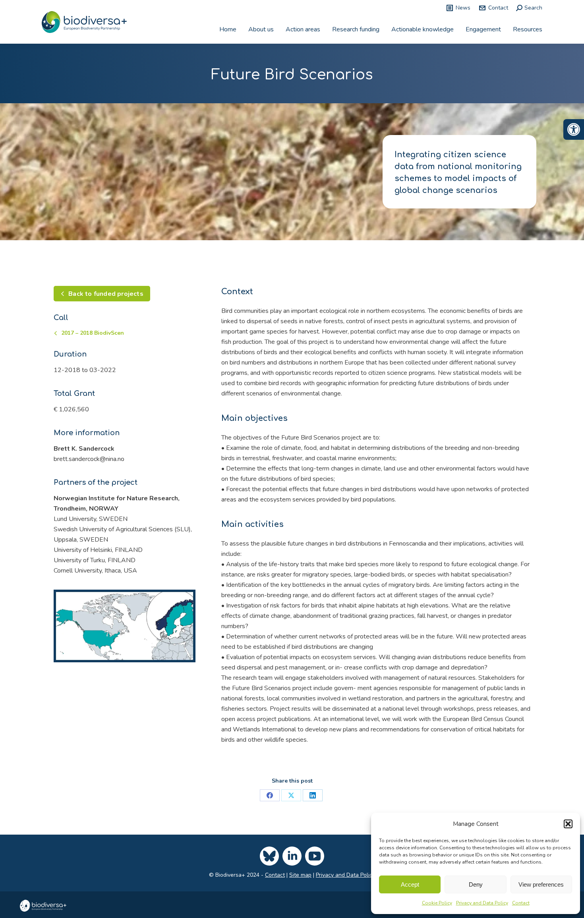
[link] (573, 129)
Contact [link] (521, 903)
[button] (568, 824)
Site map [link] (300, 875)
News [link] (463, 8)
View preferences (541, 884)
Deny (476, 884)
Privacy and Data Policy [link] (482, 903)
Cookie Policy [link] (437, 903)
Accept (410, 884)
